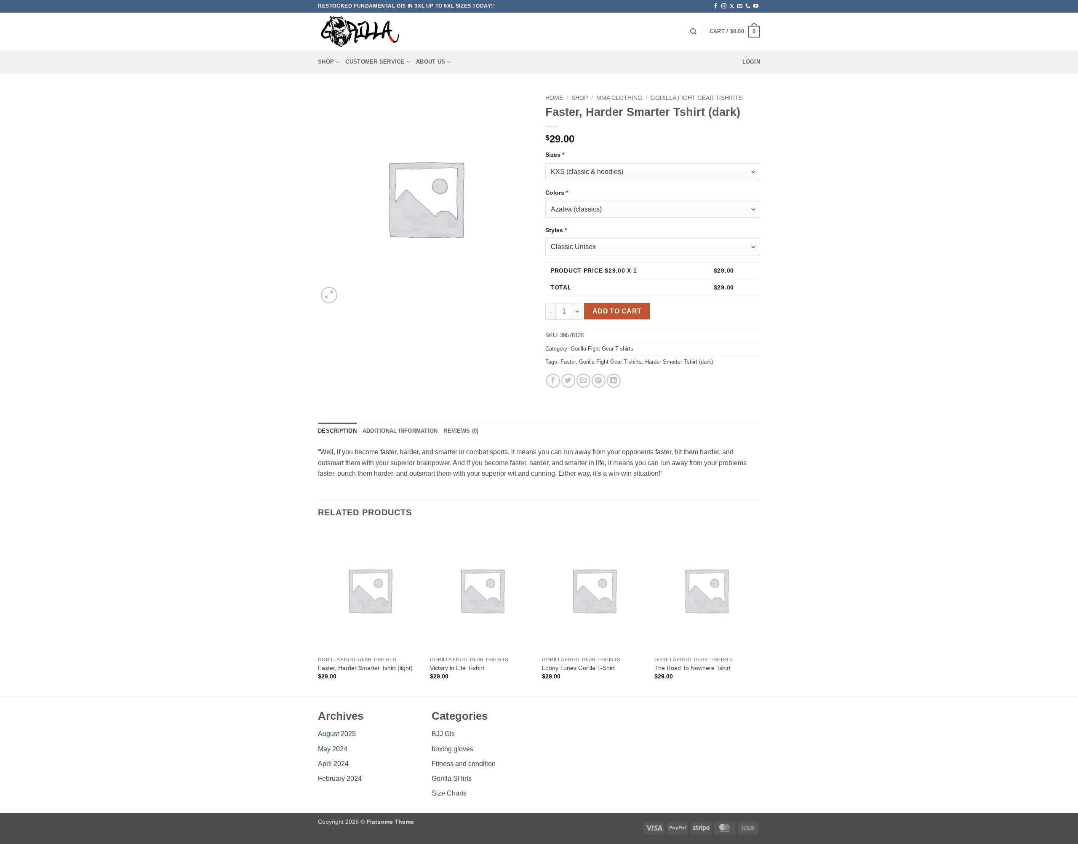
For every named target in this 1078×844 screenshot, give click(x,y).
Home (554, 98)
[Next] (757, 611)
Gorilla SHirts (452, 778)
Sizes (554, 154)
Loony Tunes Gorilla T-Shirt (578, 667)
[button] (735, 31)
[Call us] (747, 6)
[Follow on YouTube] (755, 6)
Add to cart (617, 311)
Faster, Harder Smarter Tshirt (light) (365, 667)
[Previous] (318, 611)
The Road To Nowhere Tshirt (692, 667)
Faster (568, 362)
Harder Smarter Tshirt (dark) (679, 362)
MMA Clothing (619, 98)
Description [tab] (337, 431)
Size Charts (449, 793)
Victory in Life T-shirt (457, 667)
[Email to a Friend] (583, 381)
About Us (430, 62)
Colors (556, 192)
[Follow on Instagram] (723, 6)
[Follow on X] (731, 6)
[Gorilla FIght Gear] (360, 31)
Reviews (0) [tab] (460, 431)
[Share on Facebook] (553, 381)
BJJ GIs (443, 733)
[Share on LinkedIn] (614, 381)
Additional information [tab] (400, 431)
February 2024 (340, 778)
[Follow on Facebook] (715, 6)
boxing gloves (452, 749)
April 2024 (333, 763)
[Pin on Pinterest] (599, 381)
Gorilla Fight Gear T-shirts (696, 98)
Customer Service (374, 62)
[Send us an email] (739, 6)
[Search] (693, 32)
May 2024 (332, 749)
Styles (556, 230)
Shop (326, 62)
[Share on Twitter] (568, 381)
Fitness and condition (464, 763)
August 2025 (337, 733)
